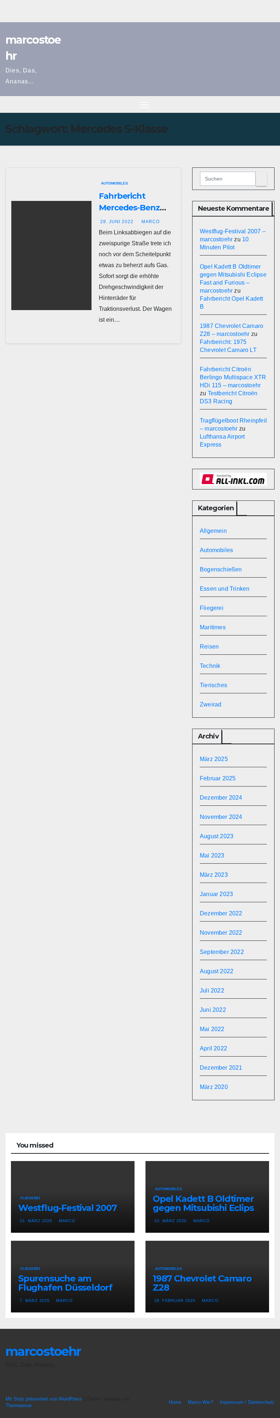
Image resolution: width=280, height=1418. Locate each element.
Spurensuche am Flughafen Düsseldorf (65, 1283)
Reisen (209, 646)
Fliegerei (211, 608)
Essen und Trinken (224, 589)
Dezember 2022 (221, 913)
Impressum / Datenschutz (247, 1402)
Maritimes (213, 627)
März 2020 (214, 1087)
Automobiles (114, 183)
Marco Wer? (200, 1402)
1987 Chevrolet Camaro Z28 (202, 1283)
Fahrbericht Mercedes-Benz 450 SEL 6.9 (129, 207)
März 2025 (214, 759)
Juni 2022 (213, 1010)
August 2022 (216, 971)
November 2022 (221, 933)
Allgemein (213, 531)
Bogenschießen (221, 569)
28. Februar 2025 (175, 1300)
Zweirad (210, 704)
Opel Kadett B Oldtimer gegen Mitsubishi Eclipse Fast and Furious (206, 1207)
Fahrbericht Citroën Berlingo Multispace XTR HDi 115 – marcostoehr (233, 377)
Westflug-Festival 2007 (67, 1208)
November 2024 (221, 817)
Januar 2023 (216, 894)
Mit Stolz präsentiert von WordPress (44, 1399)
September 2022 (222, 952)
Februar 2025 (218, 778)
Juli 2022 (212, 990)
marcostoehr (43, 1351)
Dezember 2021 (221, 1068)
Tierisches (213, 685)
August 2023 (216, 836)
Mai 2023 (212, 855)
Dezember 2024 (221, 798)
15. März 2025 (37, 1221)
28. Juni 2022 (117, 221)
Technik (210, 666)
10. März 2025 (171, 1221)
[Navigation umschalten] (144, 104)
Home (175, 1402)
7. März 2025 (35, 1300)
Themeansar (18, 1405)
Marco (150, 221)
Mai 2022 (212, 1029)
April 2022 (213, 1048)
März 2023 (214, 875)
